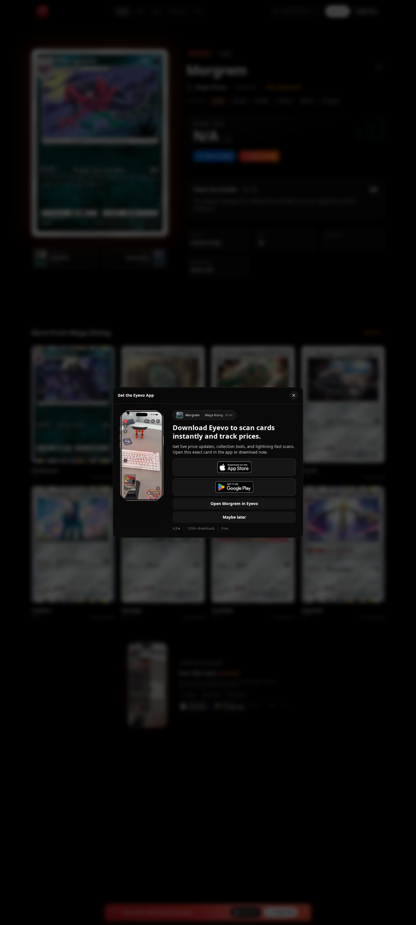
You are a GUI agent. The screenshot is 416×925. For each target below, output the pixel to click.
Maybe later (234, 517)
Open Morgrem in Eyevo (234, 503)
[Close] (293, 395)
